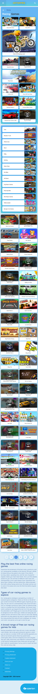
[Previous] (7, 557)
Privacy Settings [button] (9, 651)
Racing (9, 10)
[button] (35, 3)
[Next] (11, 557)
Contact (7, 668)
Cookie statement (10, 658)
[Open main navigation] (3, 3)
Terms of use (9, 661)
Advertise (8, 671)
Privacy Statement (10, 655)
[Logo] (19, 3)
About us (7, 665)
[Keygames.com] (3, 10)
